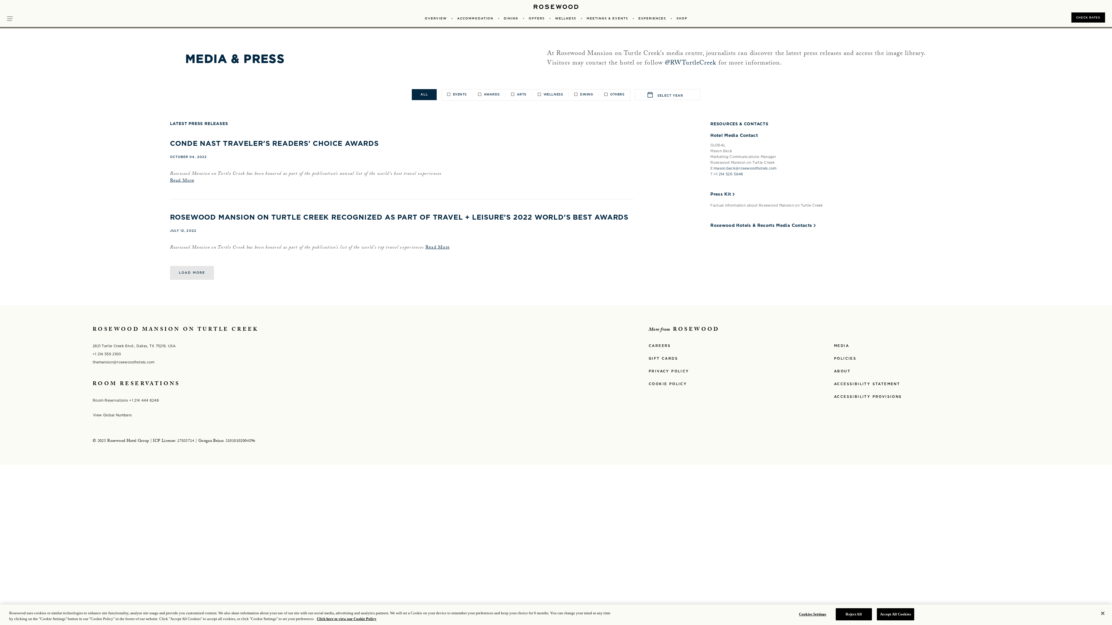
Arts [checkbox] (521, 94)
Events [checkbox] (460, 94)
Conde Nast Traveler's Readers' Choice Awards (274, 143)
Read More (182, 181)
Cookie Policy (668, 384)
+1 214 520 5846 (728, 174)
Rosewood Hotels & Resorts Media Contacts (761, 225)
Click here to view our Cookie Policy (346, 619)
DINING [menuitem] (511, 18)
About (842, 371)
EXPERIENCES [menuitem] (652, 18)
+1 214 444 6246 (144, 400)
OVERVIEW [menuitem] (436, 18)
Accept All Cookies (895, 614)
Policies (845, 358)
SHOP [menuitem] (681, 18)
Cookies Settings (812, 614)
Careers (660, 345)
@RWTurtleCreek (690, 63)
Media (841, 345)
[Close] (1102, 613)
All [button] (424, 94)
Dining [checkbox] (586, 94)
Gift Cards (663, 358)
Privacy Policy (669, 371)
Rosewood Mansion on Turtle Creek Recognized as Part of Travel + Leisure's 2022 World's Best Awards (399, 217)
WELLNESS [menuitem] (565, 18)
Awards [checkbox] (492, 94)
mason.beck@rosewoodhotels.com (745, 168)
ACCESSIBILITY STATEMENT (867, 384)
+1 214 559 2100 (107, 354)
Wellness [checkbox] (553, 94)
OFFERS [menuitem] (537, 18)
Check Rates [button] (1088, 17)
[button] (10, 18)
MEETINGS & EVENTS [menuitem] (607, 18)
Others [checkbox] (617, 94)
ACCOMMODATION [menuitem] (475, 18)
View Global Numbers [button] (114, 415)
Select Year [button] (670, 95)
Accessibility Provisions (868, 396)
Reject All (854, 614)
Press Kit (720, 194)
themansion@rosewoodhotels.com (124, 362)
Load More (192, 273)
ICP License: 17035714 (173, 441)
